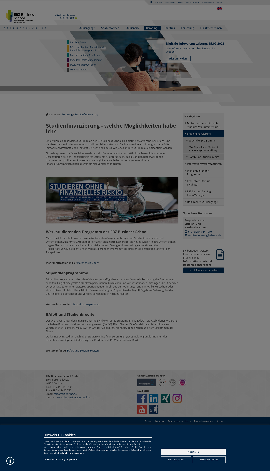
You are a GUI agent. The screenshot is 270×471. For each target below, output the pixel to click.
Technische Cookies (209, 459)
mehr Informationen (73, 452)
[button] (10, 461)
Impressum (72, 459)
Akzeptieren (193, 451)
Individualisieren (176, 459)
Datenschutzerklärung (54, 459)
